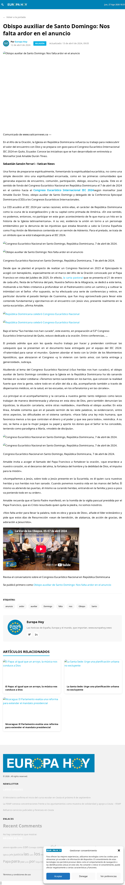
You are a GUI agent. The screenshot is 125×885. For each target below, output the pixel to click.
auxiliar (34, 606)
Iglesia (6, 854)
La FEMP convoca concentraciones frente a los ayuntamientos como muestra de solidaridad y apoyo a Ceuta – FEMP (62, 803)
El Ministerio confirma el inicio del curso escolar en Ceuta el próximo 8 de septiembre (47, 797)
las (26, 854)
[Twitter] (29, 634)
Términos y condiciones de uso (17, 874)
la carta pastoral (73, 277)
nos (70, 606)
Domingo (48, 606)
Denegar (83, 876)
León (32, 855)
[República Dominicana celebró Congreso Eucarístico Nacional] (62, 318)
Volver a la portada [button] (14, 17)
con (25, 847)
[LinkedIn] (36, 634)
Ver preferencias (108, 876)
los (37, 854)
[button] (118, 850)
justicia (18, 854)
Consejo (32, 847)
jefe (11, 854)
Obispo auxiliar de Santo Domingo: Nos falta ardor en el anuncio (72, 584)
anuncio (9, 606)
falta (60, 606)
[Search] (2, 4)
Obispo (82, 606)
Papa (7, 861)
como (19, 847)
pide (27, 862)
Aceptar (58, 876)
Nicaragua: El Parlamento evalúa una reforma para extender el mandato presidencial (31, 725)
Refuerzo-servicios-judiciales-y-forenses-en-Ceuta (28, 810)
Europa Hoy (21, 41)
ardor (21, 606)
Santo (94, 606)
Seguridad (40, 862)
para (15, 861)
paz (22, 861)
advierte (6, 847)
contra (40, 847)
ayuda (13, 847)
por (32, 861)
